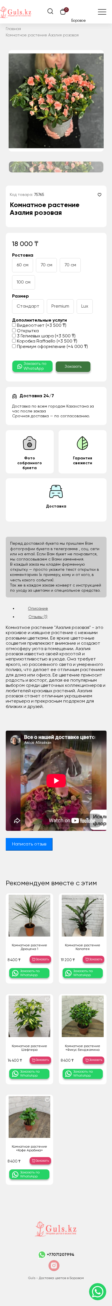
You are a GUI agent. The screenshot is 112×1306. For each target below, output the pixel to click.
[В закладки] (99, 194)
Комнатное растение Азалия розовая (42, 35)
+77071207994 (60, 1255)
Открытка (27, 331)
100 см (23, 282)
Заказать (73, 367)
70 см (46, 265)
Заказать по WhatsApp (35, 366)
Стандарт (28, 306)
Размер (20, 296)
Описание (38, 609)
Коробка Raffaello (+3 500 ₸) (46, 341)
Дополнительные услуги (39, 320)
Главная (13, 29)
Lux (84, 306)
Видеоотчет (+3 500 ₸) (41, 325)
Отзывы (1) (37, 617)
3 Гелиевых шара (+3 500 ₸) (46, 336)
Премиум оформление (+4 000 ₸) (52, 347)
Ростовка (22, 255)
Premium (60, 306)
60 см (22, 265)
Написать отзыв (29, 844)
